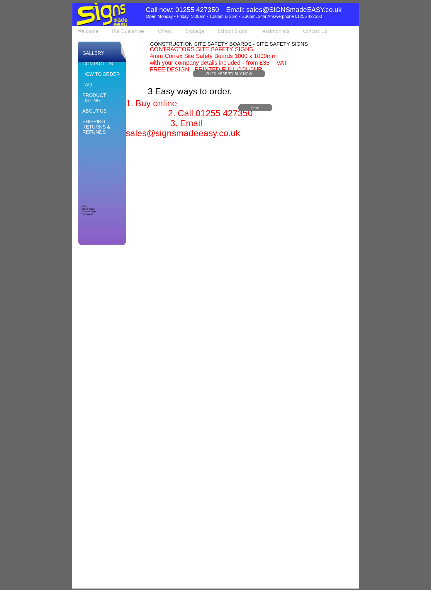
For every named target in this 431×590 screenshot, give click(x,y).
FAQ (87, 84)
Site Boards (87, 214)
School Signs (88, 209)
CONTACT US (97, 63)
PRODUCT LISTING (94, 98)
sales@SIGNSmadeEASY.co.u (292, 9)
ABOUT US (94, 111)
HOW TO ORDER (101, 74)
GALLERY (93, 53)
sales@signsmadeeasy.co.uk (183, 133)
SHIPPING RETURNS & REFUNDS (96, 127)
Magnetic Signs (89, 211)
